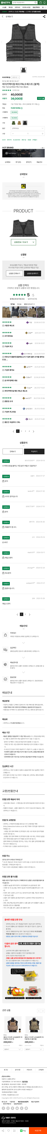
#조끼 (4, 140)
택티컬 (11, 7)
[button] (39, 1011)
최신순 (19, 304)
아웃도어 (17, 7)
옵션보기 (6, 1049)
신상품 (4, 7)
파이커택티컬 (6, 77)
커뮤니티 (29, 1070)
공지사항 (17, 1070)
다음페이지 (33, 431)
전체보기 (13, 451)
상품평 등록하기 (32, 273)
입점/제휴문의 (18, 1104)
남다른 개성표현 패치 (18, 2)
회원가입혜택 (35, 1102)
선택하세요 (15, 128)
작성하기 (34, 451)
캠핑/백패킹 (36, 7)
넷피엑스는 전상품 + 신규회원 (21, 11)
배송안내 (39, 162)
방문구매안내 (7, 1104)
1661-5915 (10, 1118)
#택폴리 (35, 140)
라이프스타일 (26, 7)
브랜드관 (14, 77)
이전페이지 (14, 431)
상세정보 (7, 162)
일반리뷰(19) (32, 299)
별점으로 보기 (29, 304)
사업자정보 (25, 1081)
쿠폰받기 (40, 98)
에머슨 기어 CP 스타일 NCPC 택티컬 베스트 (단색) (12, 1038)
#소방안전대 (16, 140)
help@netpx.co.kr (13, 1095)
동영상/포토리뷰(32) (17, 299)
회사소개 (4, 1102)
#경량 (29, 140)
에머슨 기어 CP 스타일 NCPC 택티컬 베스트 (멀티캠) (34, 1038)
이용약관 (12, 1102)
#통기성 (24, 140)
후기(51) (18, 162)
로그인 (6, 1070)
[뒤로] (3, 16)
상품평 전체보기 (14, 273)
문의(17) (28, 162)
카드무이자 (14, 112)
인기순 (12, 304)
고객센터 (41, 1070)
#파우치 (9, 140)
